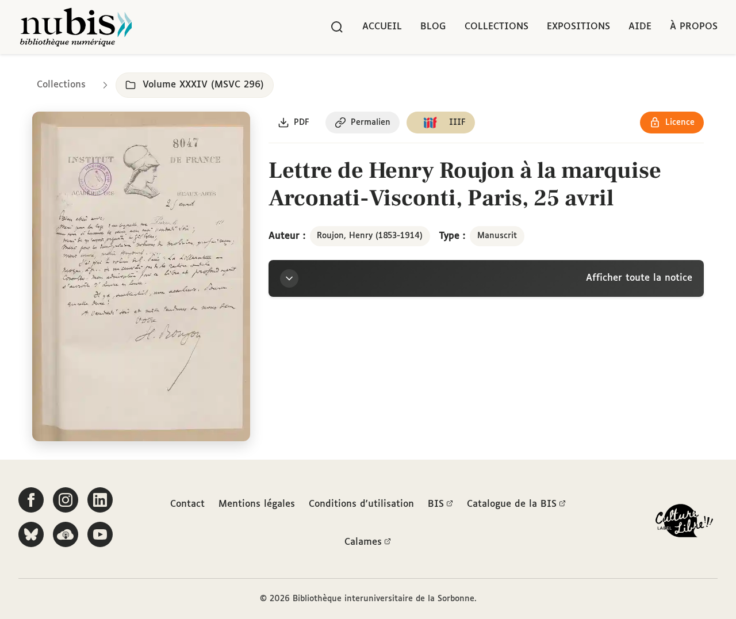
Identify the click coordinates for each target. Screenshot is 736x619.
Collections (496, 27)
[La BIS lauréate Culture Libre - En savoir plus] (684, 523)
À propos (694, 27)
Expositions (578, 27)
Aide (639, 27)
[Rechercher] (337, 27)
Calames (363, 542)
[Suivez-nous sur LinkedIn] (100, 500)
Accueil (382, 27)
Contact (187, 504)
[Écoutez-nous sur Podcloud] (65, 534)
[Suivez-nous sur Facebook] (31, 500)
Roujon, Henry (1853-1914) (370, 236)
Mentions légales (256, 504)
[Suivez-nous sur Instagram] (65, 500)
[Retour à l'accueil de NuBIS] (75, 27)
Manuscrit (497, 236)
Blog (433, 27)
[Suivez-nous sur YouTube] (100, 534)
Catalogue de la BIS (512, 504)
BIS (436, 504)
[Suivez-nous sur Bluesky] (31, 534)
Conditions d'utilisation (361, 504)
